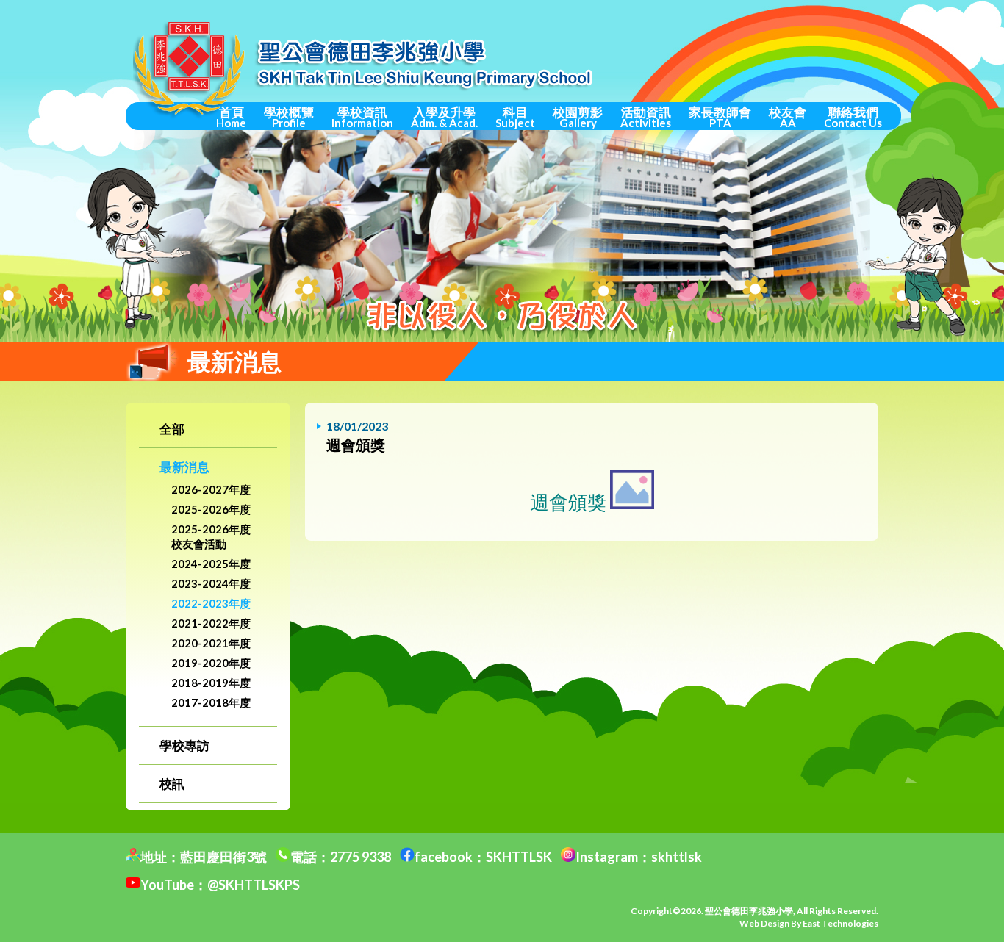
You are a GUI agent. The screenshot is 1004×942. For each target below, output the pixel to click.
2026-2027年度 (211, 489)
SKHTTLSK (519, 857)
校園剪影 (578, 116)
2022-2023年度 (211, 603)
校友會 (787, 116)
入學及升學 (444, 116)
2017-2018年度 (211, 702)
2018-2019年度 (211, 682)
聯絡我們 (853, 116)
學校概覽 (289, 116)
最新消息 (184, 467)
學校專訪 (184, 745)
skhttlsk (676, 857)
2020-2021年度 (211, 643)
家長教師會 (720, 116)
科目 (515, 116)
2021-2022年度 (211, 623)
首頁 (231, 116)
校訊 (171, 783)
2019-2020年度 (211, 662)
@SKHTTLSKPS (253, 885)
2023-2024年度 (211, 583)
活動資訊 (645, 116)
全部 (171, 428)
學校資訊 (362, 116)
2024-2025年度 (211, 563)
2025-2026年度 (211, 509)
